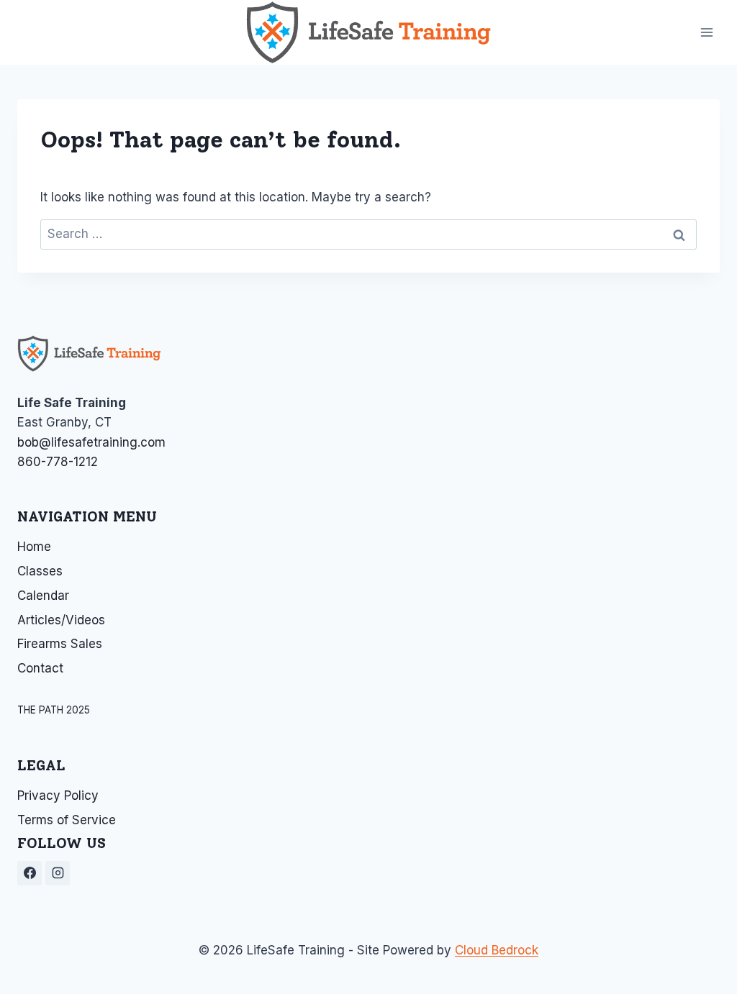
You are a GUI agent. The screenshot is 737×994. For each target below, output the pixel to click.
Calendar (43, 595)
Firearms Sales (59, 644)
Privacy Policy (58, 795)
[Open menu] (706, 32)
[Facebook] (29, 873)
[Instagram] (57, 873)
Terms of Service (66, 820)
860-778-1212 (57, 462)
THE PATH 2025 (53, 710)
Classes (40, 571)
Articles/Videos (61, 620)
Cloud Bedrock (496, 950)
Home (34, 546)
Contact (40, 668)
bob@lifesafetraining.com (91, 442)
